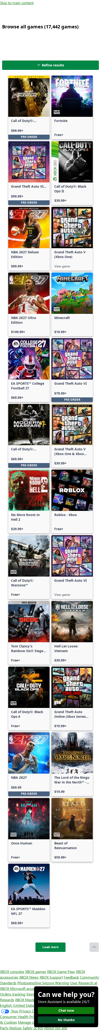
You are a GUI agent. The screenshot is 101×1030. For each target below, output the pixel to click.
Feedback (71, 977)
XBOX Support (51, 977)
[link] (29, 107)
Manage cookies (31, 1022)
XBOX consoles (12, 971)
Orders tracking (12, 994)
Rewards (7, 999)
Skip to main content (17, 2)
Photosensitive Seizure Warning (43, 982)
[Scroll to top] (94, 947)
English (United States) (18, 1005)
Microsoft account (24, 988)
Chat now (66, 1010)
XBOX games (35, 971)
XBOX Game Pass (61, 971)
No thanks (66, 1020)
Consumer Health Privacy (20, 1016)
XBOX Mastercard (29, 999)
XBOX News (29, 977)
